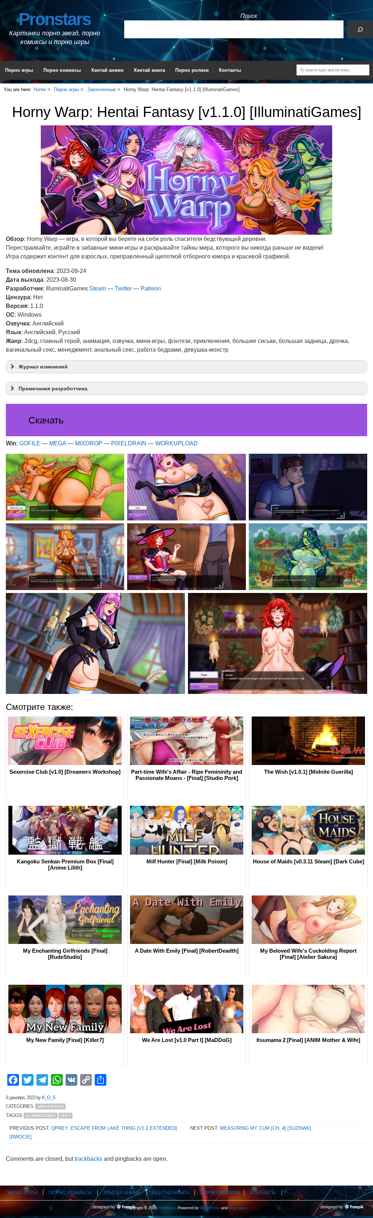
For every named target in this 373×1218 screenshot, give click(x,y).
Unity (65, 1115)
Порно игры (19, 70)
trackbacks (88, 1159)
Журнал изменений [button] (43, 367)
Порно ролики (192, 70)
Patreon (151, 288)
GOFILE (29, 443)
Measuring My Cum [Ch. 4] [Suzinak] (265, 1128)
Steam (97, 288)
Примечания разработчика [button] (53, 388)
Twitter (123, 288)
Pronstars (55, 19)
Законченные (50, 1106)
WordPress (210, 1208)
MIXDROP (88, 443)
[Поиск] (360, 29)
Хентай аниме (107, 70)
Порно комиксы (62, 70)
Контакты (230, 70)
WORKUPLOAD (176, 443)
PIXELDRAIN (128, 443)
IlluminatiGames (40, 1115)
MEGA (57, 443)
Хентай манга (149, 70)
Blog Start (237, 1208)
